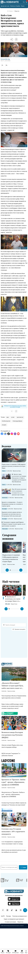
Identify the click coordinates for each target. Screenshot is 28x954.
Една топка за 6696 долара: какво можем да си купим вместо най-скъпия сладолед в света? (12, 706)
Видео (22, 6)
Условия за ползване (10, 921)
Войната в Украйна (15, 6)
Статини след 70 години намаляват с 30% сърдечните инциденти (13, 831)
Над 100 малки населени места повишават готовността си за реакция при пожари (19, 492)
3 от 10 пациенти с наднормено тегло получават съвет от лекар (12, 843)
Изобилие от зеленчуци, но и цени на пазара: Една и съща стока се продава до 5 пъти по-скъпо (13, 599)
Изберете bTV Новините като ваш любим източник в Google (15, 406)
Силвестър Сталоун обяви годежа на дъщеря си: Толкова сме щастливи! (14, 804)
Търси (24, 867)
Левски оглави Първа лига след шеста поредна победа (12, 746)
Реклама (8, 916)
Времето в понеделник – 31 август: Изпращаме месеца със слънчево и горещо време (12, 504)
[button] (7, 570)
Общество (16, 11)
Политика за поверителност (19, 916)
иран (8, 417)
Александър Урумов (17, 421)
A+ (6, 65)
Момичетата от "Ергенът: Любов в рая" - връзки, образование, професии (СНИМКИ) (13, 794)
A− (2, 65)
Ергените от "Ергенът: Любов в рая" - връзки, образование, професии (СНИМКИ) (13, 782)
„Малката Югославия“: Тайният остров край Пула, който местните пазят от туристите (12, 685)
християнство (20, 417)
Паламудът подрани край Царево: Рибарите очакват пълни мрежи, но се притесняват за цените (13, 524)
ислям (12, 417)
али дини (4, 424)
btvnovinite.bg (22, 56)
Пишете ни (20, 921)
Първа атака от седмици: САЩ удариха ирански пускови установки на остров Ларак (13, 466)
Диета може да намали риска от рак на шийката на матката (14, 851)
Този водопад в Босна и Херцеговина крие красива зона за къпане (14, 697)
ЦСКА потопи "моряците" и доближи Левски (11, 754)
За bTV (3, 916)
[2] (26, 2)
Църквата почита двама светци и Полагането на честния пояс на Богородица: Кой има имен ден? (12, 514)
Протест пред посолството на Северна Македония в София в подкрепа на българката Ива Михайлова (19, 477)
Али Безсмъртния (6, 421)
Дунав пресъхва (5, 6)
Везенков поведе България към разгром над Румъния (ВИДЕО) (12, 735)
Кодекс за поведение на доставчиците (14, 919)
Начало (11, 11)
